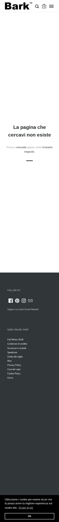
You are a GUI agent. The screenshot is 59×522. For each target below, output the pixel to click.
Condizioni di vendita (17, 344)
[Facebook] (11, 301)
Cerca (10, 378)
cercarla (21, 147)
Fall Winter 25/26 (15, 339)
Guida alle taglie (15, 356)
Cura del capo (13, 369)
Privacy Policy (14, 365)
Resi (9, 361)
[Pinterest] (17, 301)
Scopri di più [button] (26, 507)
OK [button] (29, 516)
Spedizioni (12, 352)
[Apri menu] (51, 6)
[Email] (30, 301)
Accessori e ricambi (16, 348)
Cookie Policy (13, 373)
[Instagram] (24, 301)
